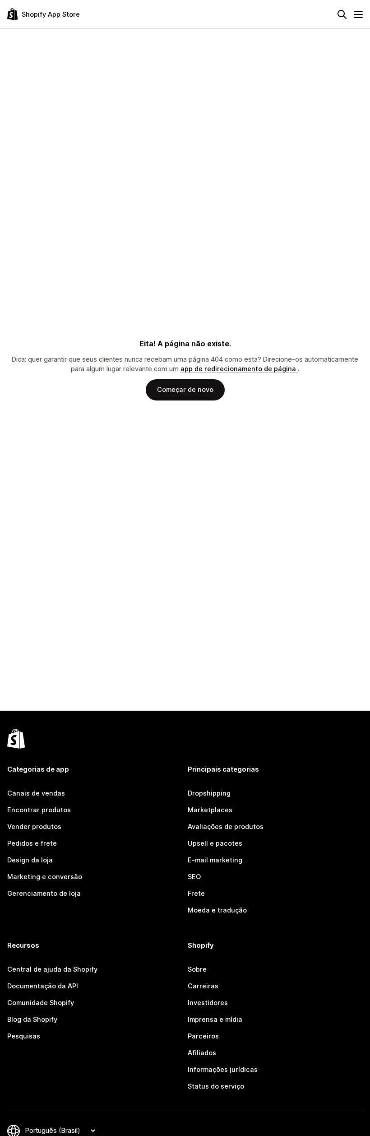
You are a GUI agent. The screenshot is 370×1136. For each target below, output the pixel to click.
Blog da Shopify (32, 1019)
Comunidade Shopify (40, 1003)
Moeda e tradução (217, 910)
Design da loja (30, 860)
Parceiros (203, 1036)
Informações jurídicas (223, 1070)
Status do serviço (216, 1086)
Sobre (197, 969)
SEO (194, 877)
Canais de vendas (36, 793)
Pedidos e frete (32, 843)
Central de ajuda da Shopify (52, 969)
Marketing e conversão (44, 877)
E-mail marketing (215, 860)
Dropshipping (209, 793)
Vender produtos (34, 827)
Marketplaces (210, 810)
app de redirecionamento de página (239, 369)
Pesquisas (23, 1036)
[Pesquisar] (342, 14)
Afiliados (202, 1053)
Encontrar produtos (39, 810)
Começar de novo (185, 390)
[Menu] (358, 14)
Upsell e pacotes (215, 843)
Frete (196, 893)
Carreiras (203, 986)
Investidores (208, 1003)
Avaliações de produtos (226, 827)
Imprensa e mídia (215, 1019)
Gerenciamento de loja (44, 893)
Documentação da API (42, 986)
